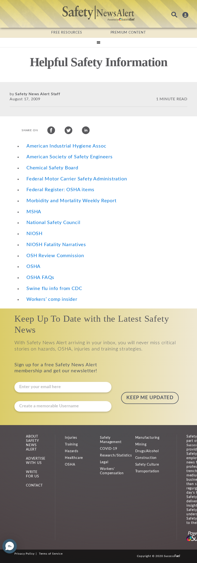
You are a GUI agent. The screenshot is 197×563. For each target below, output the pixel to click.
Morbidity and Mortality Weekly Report (71, 200)
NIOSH (34, 233)
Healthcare (74, 458)
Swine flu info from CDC (54, 288)
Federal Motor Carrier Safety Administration (76, 179)
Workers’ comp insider (51, 299)
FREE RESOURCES (66, 32)
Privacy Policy (24, 553)
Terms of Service (51, 553)
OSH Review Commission (55, 255)
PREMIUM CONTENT (128, 32)
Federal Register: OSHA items (60, 189)
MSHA (33, 211)
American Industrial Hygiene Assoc (66, 146)
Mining (141, 444)
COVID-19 (108, 448)
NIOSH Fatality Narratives (56, 244)
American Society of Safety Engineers (69, 156)
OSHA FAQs (40, 277)
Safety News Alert (98, 13)
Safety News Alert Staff (37, 94)
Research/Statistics (116, 455)
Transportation (147, 471)
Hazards (71, 451)
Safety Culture (147, 464)
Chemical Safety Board (52, 168)
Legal (104, 462)
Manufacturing (147, 437)
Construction (146, 458)
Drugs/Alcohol (147, 451)
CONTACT (34, 485)
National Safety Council (53, 222)
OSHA (33, 266)
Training (71, 444)
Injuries (71, 437)
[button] (9, 546)
